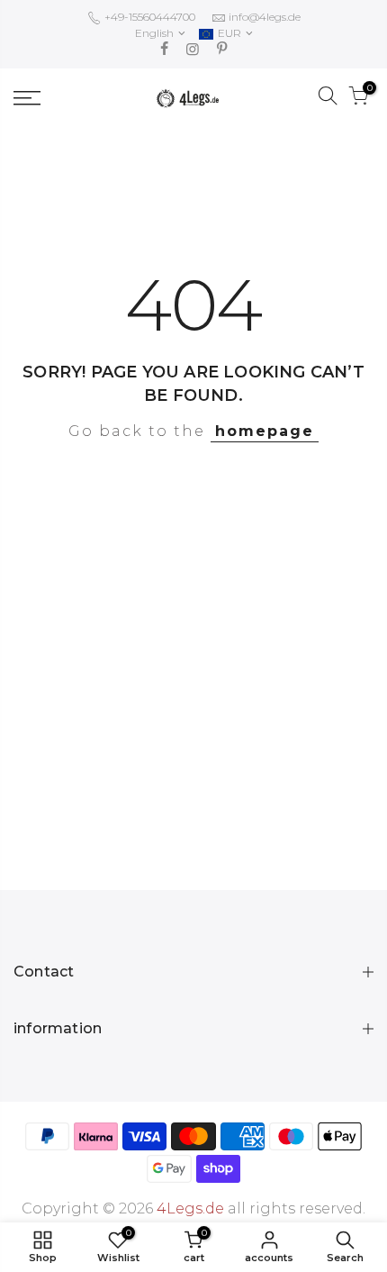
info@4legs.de (265, 16)
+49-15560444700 (148, 16)
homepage (264, 431)
